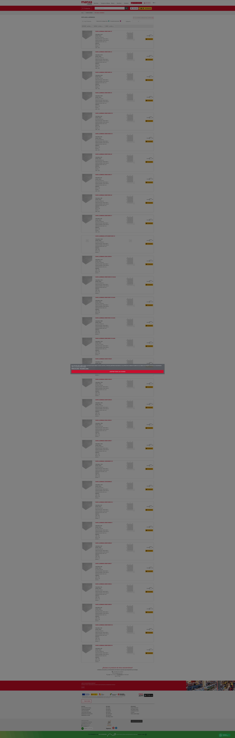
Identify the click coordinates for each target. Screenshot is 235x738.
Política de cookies (75, 368)
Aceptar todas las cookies (117, 371)
